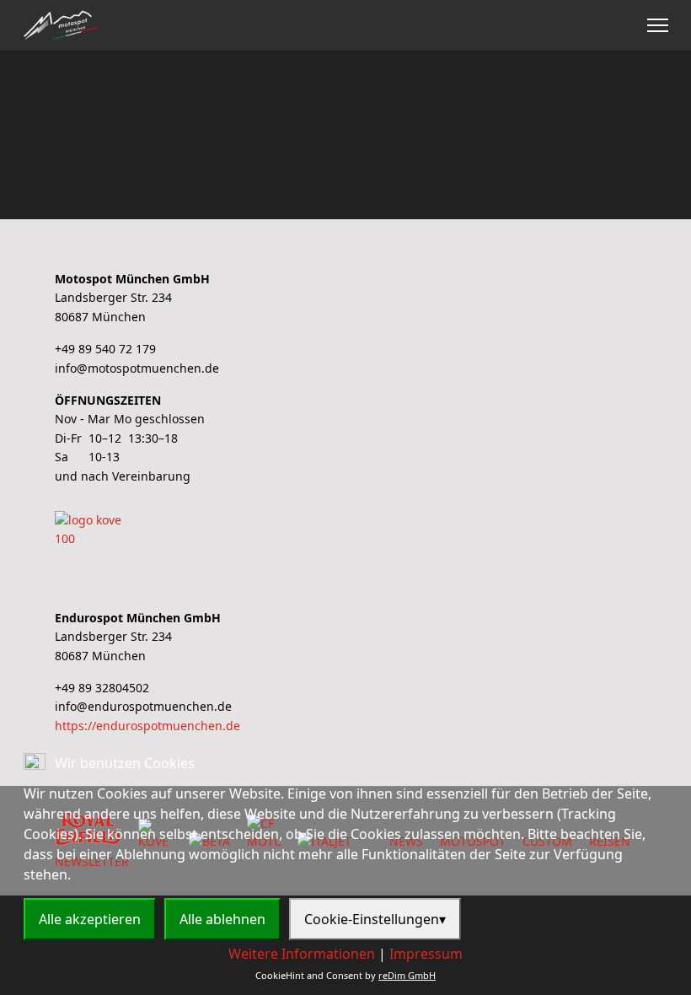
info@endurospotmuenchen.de (143, 706)
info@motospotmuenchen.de (137, 368)
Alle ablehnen (222, 919)
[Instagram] (625, 25)
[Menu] (657, 25)
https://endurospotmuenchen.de (147, 726)
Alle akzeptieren (90, 919)
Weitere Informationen (301, 953)
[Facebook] (598, 25)
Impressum (426, 953)
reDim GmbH (407, 975)
